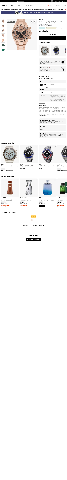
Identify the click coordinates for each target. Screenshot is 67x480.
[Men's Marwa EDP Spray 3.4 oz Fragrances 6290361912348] (36, 180)
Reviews (5, 212)
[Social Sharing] (31, 21)
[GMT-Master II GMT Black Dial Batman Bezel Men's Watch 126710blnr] (36, 147)
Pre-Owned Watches (8, 15)
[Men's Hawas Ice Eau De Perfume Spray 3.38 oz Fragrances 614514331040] (55, 180)
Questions (13, 212)
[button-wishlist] (62, 5)
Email (47, 135)
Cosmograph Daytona (20, 15)
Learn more (42, 63)
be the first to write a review (33, 239)
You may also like (44, 42)
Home (2, 15)
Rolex (14, 15)
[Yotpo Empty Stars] (42, 25)
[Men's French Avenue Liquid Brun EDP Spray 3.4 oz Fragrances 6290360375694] (18, 180)
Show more (42, 115)
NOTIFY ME (52, 38)
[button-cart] (65, 5)
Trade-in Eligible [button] (51, 28)
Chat (50, 135)
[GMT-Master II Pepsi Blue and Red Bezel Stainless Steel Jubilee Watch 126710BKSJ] (55, 147)
